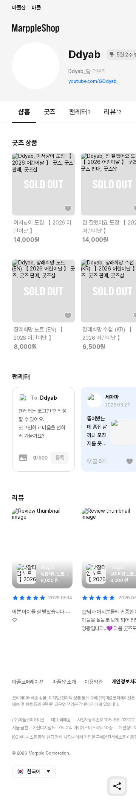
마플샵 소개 (64, 682)
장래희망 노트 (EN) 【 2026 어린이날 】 (38, 333)
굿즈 (50, 112)
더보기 (99, 71)
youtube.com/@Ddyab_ (93, 81)
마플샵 (18, 8)
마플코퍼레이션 (27, 682)
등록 (59, 458)
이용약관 (93, 682)
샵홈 (24, 112)
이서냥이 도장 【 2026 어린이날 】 (42, 226)
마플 (36, 8)
